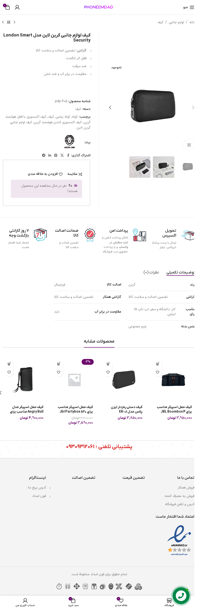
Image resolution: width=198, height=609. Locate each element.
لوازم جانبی (176, 22)
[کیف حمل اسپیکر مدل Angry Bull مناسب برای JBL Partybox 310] (24, 379)
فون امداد (39, 496)
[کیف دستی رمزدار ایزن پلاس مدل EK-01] (123, 379)
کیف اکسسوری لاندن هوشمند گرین (58, 122)
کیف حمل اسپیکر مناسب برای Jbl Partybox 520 (75, 409)
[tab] (181, 272)
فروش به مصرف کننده (179, 496)
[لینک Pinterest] (56, 155)
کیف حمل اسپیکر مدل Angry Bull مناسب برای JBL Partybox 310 (26, 412)
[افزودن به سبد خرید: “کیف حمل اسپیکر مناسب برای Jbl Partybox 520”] (58, 364)
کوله (75, 116)
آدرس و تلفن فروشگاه (179, 504)
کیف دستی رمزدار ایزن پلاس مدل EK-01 (126, 409)
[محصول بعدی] (3, 22)
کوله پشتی (63, 116)
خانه (192, 22)
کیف (160, 22)
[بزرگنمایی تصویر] (189, 144)
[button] (193, 107)
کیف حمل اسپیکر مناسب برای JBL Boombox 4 (174, 409)
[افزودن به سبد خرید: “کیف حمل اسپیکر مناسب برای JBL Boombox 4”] (157, 364)
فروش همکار (186, 487)
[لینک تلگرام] (44, 155)
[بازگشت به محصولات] (9, 22)
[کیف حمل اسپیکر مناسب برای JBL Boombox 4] (173, 379)
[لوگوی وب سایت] (99, 7)
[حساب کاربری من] (17, 7)
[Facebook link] (68, 155)
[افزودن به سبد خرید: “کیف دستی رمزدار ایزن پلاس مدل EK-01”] (108, 364)
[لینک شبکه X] (62, 155)
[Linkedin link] (50, 155)
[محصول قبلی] (14, 22)
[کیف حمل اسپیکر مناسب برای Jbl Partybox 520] (74, 379)
